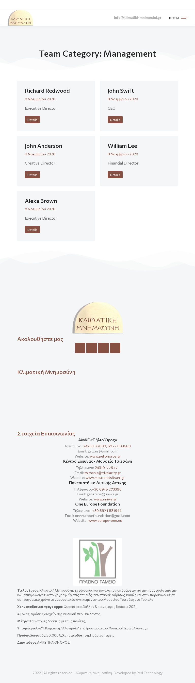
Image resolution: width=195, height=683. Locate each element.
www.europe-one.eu (105, 520)
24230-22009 (94, 446)
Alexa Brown (41, 200)
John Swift (121, 90)
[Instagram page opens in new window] (173, 4)
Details (32, 119)
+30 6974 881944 (106, 510)
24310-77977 (107, 467)
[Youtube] (115, 348)
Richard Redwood (47, 90)
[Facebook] (80, 348)
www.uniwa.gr (105, 499)
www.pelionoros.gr (105, 456)
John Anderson (43, 145)
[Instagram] (91, 348)
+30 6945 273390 (107, 489)
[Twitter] (103, 348)
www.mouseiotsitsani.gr (105, 477)
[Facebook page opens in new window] (154, 4)
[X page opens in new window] (164, 4)
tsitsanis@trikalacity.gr (103, 472)
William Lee (122, 145)
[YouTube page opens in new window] (182, 4)
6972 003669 (119, 446)
